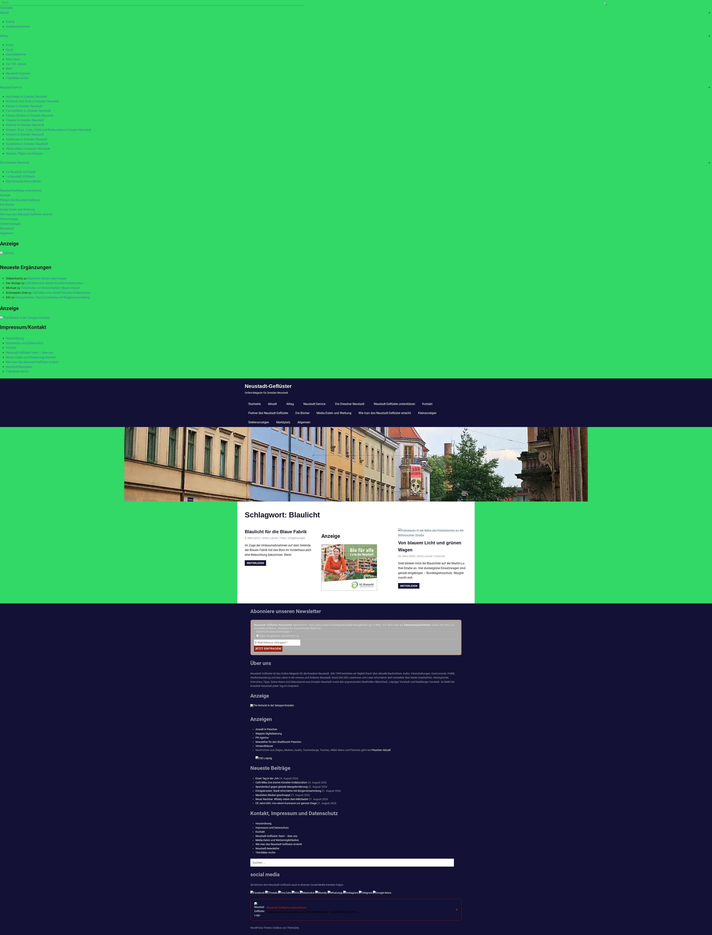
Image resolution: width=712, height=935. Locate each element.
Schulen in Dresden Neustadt (25, 134)
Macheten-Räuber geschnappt (47, 278)
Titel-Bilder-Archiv (17, 78)
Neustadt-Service (11, 87)
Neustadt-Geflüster (268, 386)
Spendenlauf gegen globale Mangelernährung (282, 786)
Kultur (10, 45)
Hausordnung (15, 338)
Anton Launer (270, 538)
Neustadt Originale (18, 73)
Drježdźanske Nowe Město (23, 181)
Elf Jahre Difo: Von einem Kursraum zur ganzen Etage (286, 803)
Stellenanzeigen (10, 224)
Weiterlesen (255, 563)
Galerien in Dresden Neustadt (25, 125)
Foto (283, 538)
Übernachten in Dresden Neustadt (28, 148)
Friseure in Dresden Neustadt (25, 120)
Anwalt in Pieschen (266, 729)
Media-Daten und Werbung (17, 209)
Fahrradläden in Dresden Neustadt (28, 110)
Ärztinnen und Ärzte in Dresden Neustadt (32, 101)
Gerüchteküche (15, 54)
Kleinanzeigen (9, 219)
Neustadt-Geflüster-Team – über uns (29, 352)
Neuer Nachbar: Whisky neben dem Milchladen (282, 799)
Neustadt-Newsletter (19, 367)
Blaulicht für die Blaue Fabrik (276, 531)
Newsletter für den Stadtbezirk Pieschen (278, 741)
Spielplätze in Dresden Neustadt (27, 144)
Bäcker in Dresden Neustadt (24, 106)
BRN (9, 68)
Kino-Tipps (13, 59)
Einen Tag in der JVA (267, 778)
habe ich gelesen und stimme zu (279, 636)
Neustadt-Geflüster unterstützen (20, 190)
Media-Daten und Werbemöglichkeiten (31, 357)
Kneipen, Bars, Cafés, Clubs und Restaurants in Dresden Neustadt (48, 130)
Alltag (4, 36)
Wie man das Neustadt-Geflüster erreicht (26, 214)
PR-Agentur (262, 737)
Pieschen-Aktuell (381, 750)
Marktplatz (7, 228)
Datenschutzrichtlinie (417, 625)
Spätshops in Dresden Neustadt (26, 139)
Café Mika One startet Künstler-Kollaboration (54, 283)
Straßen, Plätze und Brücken (24, 153)
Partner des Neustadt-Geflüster (20, 200)
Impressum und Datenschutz (25, 343)
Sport (9, 50)
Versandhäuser (264, 745)
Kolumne (440, 556)
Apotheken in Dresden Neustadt (26, 96)
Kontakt (5, 195)
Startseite (6, 8)
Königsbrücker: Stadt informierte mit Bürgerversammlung (52, 297)
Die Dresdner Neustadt (14, 162)
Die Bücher (7, 204)
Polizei (10, 22)
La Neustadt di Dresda (20, 176)
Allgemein (6, 233)
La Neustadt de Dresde (21, 172)
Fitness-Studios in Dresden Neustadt (29, 115)
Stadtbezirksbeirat (18, 26)
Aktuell (4, 12)
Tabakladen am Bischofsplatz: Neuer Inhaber (50, 288)
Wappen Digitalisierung (269, 733)
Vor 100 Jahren (16, 64)
